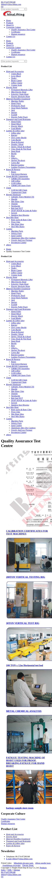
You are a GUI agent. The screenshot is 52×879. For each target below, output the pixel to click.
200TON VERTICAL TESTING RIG (25, 577)
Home (8, 249)
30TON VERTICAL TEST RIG (22, 623)
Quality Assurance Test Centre (13, 819)
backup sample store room (19, 808)
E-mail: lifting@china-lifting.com (19, 859)
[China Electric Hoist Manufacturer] (13, 16)
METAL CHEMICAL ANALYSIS (24, 711)
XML (9, 870)
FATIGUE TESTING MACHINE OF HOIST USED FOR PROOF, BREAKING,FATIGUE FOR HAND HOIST (25, 761)
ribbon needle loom (43, 863)
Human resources (8, 823)
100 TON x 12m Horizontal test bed (24, 665)
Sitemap (17, 870)
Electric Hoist (28, 865)
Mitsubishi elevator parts (24, 863)
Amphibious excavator (11, 865)
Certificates (5, 821)
